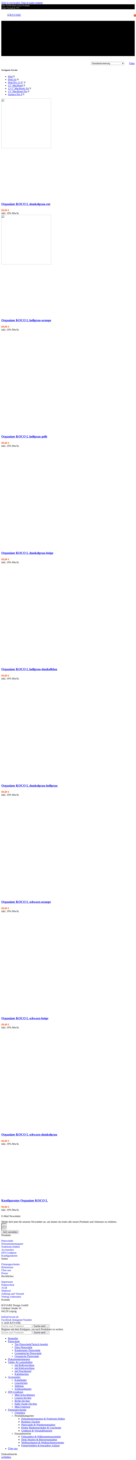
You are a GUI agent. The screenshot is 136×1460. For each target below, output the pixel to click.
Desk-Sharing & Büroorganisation (39, 1439)
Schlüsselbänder (23, 1389)
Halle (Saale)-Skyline (26, 1403)
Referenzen (7, 1267)
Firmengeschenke (10, 1264)
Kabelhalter (21, 1380)
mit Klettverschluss (24, 1368)
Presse (4, 1273)
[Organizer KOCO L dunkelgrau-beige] (26, 496)
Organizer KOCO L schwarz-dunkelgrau (29, 1134)
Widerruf (6, 1290)
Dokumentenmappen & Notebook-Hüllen (43, 1418)
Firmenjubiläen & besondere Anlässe (40, 1445)
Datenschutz (7, 1284)
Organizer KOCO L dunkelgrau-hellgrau (29, 785)
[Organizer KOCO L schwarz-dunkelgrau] (26, 1077)
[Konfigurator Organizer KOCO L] (26, 1194)
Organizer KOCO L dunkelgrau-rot (25, 204)
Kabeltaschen (22, 1374)
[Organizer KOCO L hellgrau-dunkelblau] (26, 612)
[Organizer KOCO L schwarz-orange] (26, 845)
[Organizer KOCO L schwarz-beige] (26, 961)
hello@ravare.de (10, 1316)
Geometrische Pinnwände (28, 1353)
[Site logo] (14, 15)
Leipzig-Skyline (23, 1398)
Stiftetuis (19, 1386)
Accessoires (7, 1249)
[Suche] (125, 15)
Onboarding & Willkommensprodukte (41, 1436)
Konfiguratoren (9, 1255)
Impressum (7, 1281)
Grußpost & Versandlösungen (36, 1430)
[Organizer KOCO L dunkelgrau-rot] (26, 147)
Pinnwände (7, 1240)
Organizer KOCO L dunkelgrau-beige (27, 553)
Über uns (6, 1270)
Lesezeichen (21, 1383)
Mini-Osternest (22, 1406)
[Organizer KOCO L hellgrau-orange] (26, 263)
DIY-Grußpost (8, 1252)
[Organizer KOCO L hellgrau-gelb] (26, 380)
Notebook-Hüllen (10, 1246)
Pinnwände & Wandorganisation (38, 1424)
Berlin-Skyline (22, 1400)
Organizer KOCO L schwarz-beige (24, 1018)
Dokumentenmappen (12, 1243)
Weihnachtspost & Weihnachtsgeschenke (42, 1442)
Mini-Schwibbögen (25, 1395)
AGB (4, 1287)
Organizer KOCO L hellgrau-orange (26, 320)
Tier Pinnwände (31, 1344)
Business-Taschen (30, 1421)
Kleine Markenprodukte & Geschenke (41, 1427)
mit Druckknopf (23, 1371)
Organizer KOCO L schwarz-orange (26, 902)
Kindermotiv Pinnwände (27, 1350)
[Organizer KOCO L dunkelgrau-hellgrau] (26, 728)
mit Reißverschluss (24, 1365)
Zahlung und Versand (12, 1293)
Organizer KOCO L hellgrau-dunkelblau (29, 669)
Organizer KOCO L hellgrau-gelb (24, 436)
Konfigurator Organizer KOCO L (24, 1200)
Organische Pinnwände (27, 1356)
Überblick (20, 1412)
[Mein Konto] (130, 15)
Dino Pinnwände (23, 1347)
